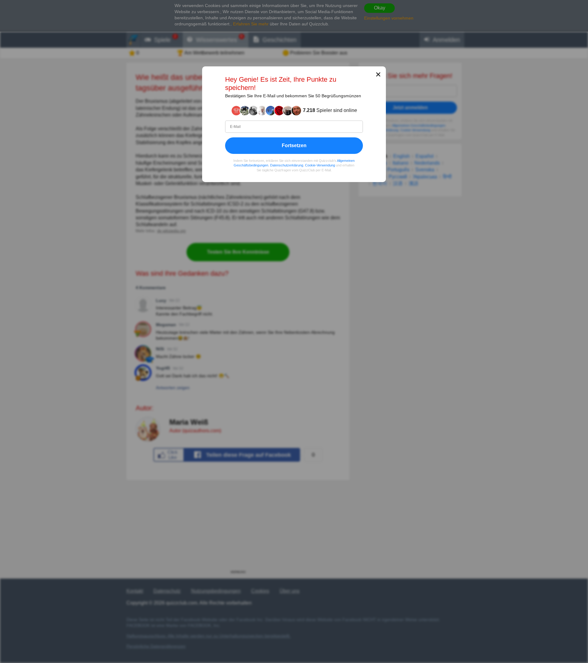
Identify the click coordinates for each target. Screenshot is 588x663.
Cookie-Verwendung (320, 165)
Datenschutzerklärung (286, 165)
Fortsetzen (294, 145)
